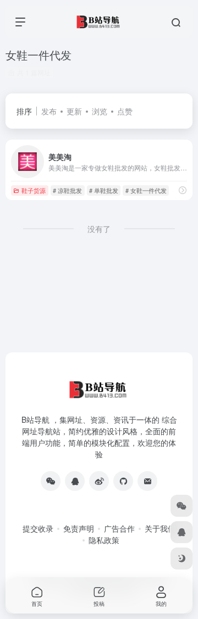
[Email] (147, 481)
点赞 (125, 111)
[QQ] (75, 481)
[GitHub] (123, 481)
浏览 (99, 111)
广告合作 (119, 528)
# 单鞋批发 (103, 190)
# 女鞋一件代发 (146, 190)
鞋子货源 (33, 190)
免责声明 (78, 528)
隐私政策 (104, 539)
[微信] (51, 481)
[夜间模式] (181, 559)
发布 (49, 111)
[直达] (182, 190)
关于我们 (160, 528)
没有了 (99, 228)
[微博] (99, 481)
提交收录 (38, 528)
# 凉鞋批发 (67, 190)
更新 (74, 111)
